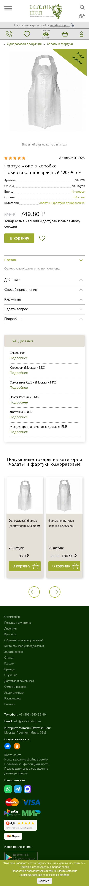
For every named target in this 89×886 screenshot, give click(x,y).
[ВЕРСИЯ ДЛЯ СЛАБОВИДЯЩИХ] (82, 16)
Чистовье (78, 191)
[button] (34, 592)
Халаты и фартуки (60, 44)
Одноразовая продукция (24, 44)
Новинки (9, 704)
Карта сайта (12, 755)
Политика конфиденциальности (26, 764)
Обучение (10, 675)
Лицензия (10, 628)
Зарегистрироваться (44, 452)
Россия (80, 197)
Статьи (8, 657)
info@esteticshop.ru (27, 721)
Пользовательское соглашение (26, 768)
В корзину (19, 238)
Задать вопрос (14, 651)
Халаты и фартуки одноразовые (62, 203)
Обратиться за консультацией (23, 640)
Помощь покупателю (18, 622)
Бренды (9, 669)
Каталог (9, 663)
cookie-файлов (60, 874)
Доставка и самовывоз (19, 681)
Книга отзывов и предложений (24, 646)
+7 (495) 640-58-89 (32, 714)
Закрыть (44, 881)
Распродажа (12, 698)
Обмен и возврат (15, 686)
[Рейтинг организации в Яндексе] (20, 825)
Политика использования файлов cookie (45, 867)
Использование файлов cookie (26, 759)
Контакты (10, 634)
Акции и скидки (14, 692)
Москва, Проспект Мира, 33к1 (25, 732)
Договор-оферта (16, 773)
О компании (12, 616)
